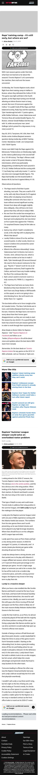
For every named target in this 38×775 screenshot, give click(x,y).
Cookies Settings (7, 758)
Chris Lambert (9, 444)
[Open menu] (3, 3)
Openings (26, 737)
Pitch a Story (27, 744)
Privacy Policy (6, 747)
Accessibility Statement (10, 754)
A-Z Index (26, 754)
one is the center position (20, 484)
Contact (4, 741)
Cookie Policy (6, 751)
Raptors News (11, 724)
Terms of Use (28, 747)
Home (3, 724)
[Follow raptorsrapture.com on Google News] (33, 360)
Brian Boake (8, 41)
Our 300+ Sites (28, 741)
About (3, 737)
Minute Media (10, 762)
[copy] (13, 44)
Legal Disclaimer (29, 751)
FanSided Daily (6, 744)
